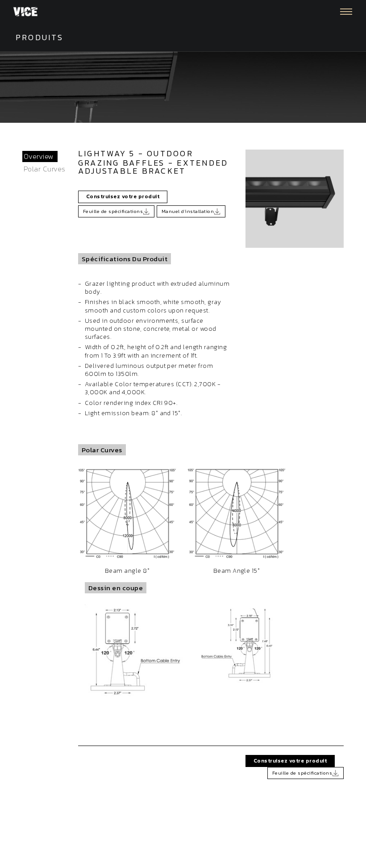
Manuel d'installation (188, 211)
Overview (39, 156)
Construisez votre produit (122, 196)
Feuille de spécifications (113, 211)
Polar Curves (45, 168)
